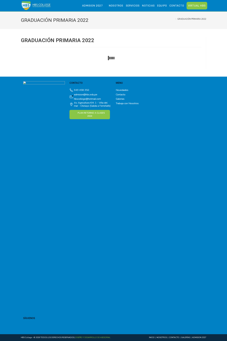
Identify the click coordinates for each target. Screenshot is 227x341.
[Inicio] (173, 19)
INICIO (152, 337)
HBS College (26, 337)
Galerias (120, 99)
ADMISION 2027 (199, 337)
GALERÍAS (185, 337)
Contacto (120, 94)
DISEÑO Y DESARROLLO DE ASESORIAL (93, 337)
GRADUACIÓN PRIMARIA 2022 (191, 19)
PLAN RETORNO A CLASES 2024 (91, 114)
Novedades (122, 90)
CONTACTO (174, 337)
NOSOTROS (162, 337)
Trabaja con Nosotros (127, 103)
